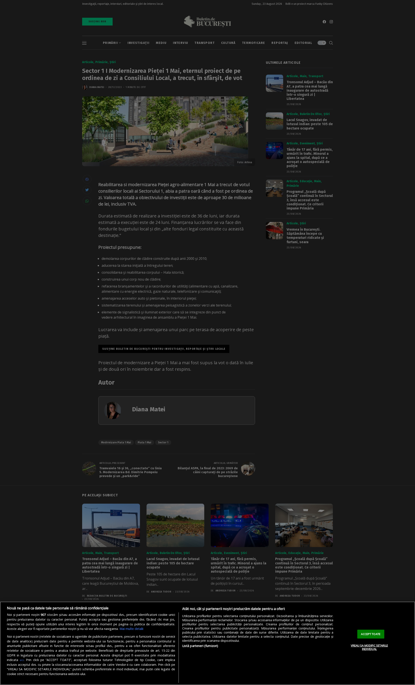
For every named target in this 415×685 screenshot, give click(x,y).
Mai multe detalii (131, 629)
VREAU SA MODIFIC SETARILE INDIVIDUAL (369, 647)
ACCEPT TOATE (370, 634)
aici (22, 660)
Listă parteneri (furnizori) (200, 646)
